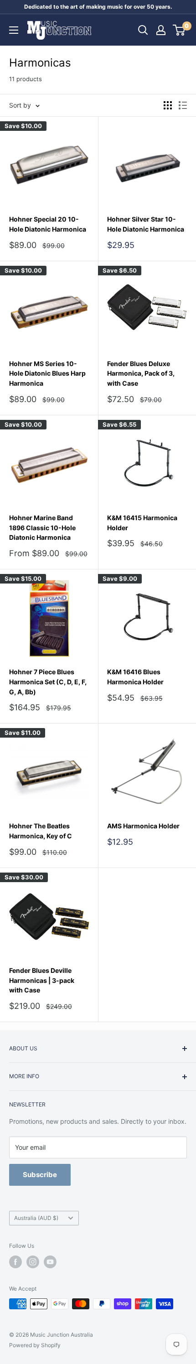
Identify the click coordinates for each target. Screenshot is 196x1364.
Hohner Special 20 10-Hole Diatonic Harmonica (47, 224)
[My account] (160, 30)
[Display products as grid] (168, 105)
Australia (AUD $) (36, 1217)
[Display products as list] (183, 105)
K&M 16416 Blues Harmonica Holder (135, 677)
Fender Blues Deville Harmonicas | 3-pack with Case (41, 980)
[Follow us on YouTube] (50, 1262)
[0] (179, 30)
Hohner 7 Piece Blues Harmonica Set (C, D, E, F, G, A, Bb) (48, 681)
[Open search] (143, 30)
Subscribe (40, 1174)
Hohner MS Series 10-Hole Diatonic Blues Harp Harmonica (47, 373)
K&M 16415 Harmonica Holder (142, 523)
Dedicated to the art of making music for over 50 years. (98, 6)
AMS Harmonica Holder (143, 826)
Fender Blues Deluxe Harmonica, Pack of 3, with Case (141, 373)
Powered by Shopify (35, 1345)
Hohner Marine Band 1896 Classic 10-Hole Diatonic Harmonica (42, 527)
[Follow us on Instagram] (32, 1262)
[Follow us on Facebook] (15, 1262)
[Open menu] (13, 30)
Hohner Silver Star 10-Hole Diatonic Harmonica (145, 224)
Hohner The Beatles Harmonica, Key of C (40, 831)
